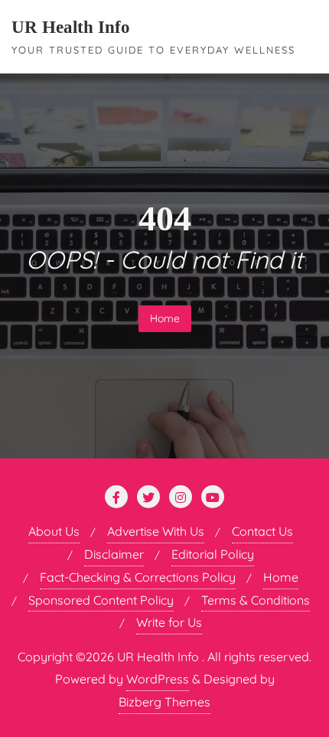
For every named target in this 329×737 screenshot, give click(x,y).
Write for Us (169, 622)
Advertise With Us (155, 531)
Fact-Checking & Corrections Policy (138, 577)
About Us (54, 531)
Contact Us (262, 531)
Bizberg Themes (164, 701)
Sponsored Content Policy (101, 600)
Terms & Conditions (255, 600)
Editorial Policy (212, 554)
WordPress (157, 678)
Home (165, 318)
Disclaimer (114, 554)
